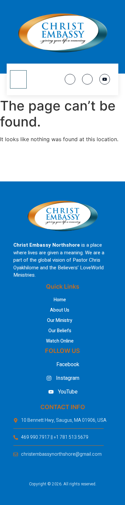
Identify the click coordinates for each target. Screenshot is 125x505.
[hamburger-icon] (18, 79)
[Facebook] (70, 79)
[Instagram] (87, 79)
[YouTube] (104, 79)
